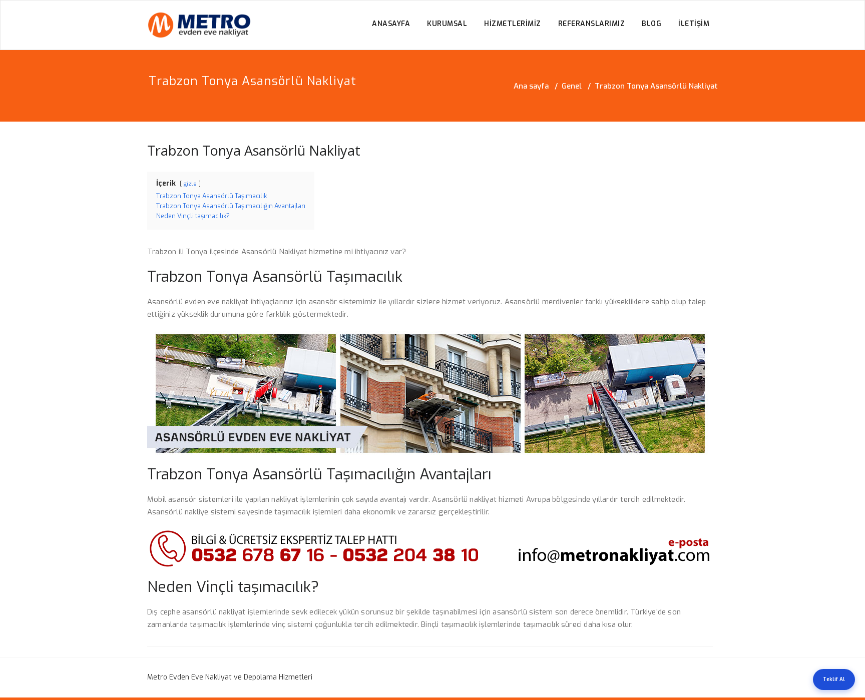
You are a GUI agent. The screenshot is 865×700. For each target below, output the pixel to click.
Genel (572, 86)
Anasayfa (391, 24)
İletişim (693, 24)
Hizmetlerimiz (512, 24)
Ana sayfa (531, 86)
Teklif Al (834, 679)
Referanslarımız (591, 24)
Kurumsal (447, 24)
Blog (651, 24)
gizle (190, 184)
